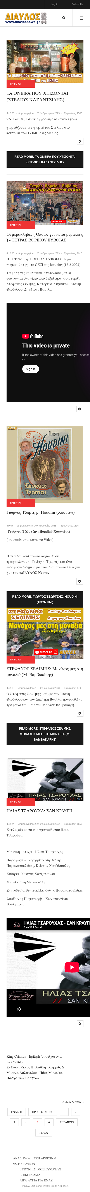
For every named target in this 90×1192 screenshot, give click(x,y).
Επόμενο (67, 1122)
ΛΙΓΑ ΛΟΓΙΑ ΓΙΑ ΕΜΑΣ (36, 1180)
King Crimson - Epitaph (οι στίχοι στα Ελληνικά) (34, 1059)
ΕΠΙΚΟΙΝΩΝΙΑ (30, 1175)
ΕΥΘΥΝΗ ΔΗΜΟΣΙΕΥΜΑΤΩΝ (40, 1169)
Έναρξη (16, 1112)
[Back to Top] (79, 1180)
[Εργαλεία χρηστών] (80, 141)
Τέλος (43, 1133)
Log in (54, 4)
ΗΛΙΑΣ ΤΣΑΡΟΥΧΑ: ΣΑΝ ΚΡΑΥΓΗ (39, 810)
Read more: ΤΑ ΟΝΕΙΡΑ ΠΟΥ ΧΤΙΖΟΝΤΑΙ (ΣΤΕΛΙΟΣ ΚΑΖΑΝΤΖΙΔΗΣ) (45, 159)
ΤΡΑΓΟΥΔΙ (15, 83)
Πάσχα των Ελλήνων (23, 1077)
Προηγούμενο (42, 1112)
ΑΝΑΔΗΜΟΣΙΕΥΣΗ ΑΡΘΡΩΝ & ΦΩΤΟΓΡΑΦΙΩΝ (35, 1161)
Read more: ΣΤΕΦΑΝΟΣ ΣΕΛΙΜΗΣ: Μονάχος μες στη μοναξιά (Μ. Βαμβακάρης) (45, 734)
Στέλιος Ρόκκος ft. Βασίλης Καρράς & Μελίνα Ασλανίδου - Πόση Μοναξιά (35, 1070)
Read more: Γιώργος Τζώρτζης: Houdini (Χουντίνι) (45, 599)
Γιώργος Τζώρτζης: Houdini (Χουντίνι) (41, 512)
